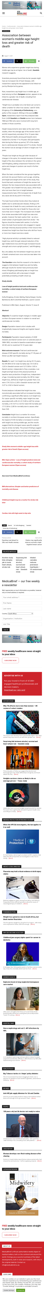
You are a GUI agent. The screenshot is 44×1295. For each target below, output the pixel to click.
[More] (39, 61)
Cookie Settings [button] (9, 1290)
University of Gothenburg (10, 528)
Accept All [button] (20, 1290)
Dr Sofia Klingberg (19, 525)
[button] (3, 13)
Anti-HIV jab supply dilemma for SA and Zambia (21, 1093)
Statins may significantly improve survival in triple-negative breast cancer (33, 542)
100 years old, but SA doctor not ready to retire (21, 1111)
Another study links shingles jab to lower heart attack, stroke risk (7, 562)
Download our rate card (14, 690)
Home (4, 26)
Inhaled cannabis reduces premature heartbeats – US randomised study (36, 565)
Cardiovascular (11, 26)
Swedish (28, 525)
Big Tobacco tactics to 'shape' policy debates (20, 1074)
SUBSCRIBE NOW (10, 660)
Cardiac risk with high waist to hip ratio (16, 513)
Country (4, 613)
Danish (10, 525)
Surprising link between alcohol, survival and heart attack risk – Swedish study (21, 565)
